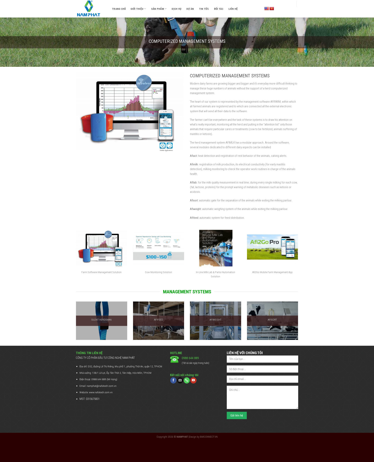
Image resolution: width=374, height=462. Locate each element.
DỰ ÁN (190, 8)
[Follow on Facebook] (173, 380)
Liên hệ (233, 8)
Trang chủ (119, 8)
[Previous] (75, 323)
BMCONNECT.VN (209, 436)
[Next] (299, 323)
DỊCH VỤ (176, 8)
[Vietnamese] (271, 9)
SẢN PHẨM (157, 8)
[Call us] (187, 380)
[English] (266, 9)
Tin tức (204, 8)
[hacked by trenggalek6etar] (91, 9)
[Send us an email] (180, 380)
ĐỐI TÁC (218, 8)
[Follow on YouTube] (193, 380)
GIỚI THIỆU (137, 8)
